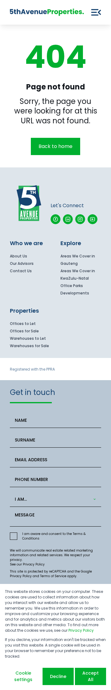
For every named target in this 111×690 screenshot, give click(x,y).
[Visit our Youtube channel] (92, 219)
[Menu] (96, 12)
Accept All (90, 676)
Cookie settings (23, 676)
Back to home (55, 146)
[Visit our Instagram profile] (80, 219)
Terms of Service (53, 576)
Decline (58, 676)
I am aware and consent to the (54, 536)
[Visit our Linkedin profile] (68, 219)
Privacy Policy (34, 564)
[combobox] (54, 499)
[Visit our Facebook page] (55, 219)
